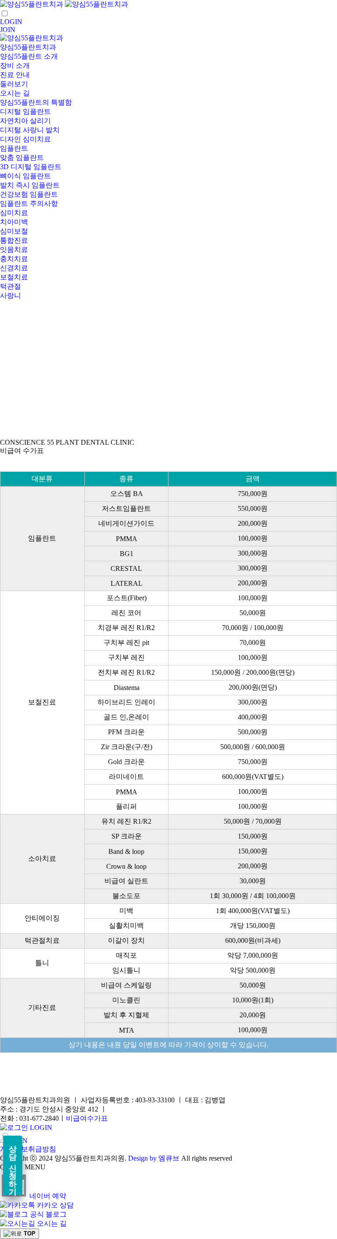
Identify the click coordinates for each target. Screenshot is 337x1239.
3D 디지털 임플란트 (30, 166)
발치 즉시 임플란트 (30, 185)
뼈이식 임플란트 (25, 176)
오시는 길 (15, 93)
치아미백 (14, 222)
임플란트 (14, 148)
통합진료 (14, 240)
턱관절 (10, 286)
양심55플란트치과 (28, 47)
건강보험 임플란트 (29, 194)
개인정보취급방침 (28, 1149)
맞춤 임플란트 (22, 157)
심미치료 (14, 212)
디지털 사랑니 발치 (30, 130)
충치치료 (14, 258)
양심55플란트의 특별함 (36, 102)
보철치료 (14, 277)
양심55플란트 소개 (29, 56)
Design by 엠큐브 (153, 1158)
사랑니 (10, 295)
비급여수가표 (87, 1118)
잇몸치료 (14, 249)
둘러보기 (14, 84)
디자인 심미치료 (25, 139)
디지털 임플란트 (25, 111)
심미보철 (14, 231)
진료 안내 (15, 74)
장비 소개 (15, 65)
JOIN (7, 29)
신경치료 (14, 268)
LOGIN (11, 21)
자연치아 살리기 (25, 120)
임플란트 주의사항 (29, 203)
